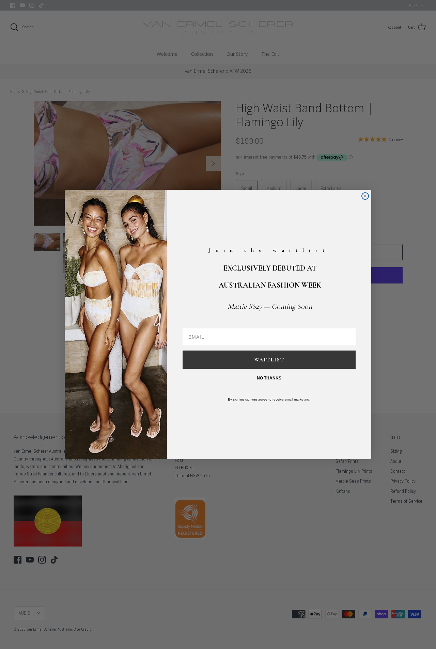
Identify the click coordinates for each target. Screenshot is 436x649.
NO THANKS (269, 378)
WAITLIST (269, 359)
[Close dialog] (365, 196)
